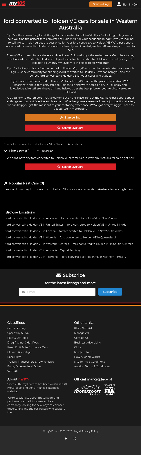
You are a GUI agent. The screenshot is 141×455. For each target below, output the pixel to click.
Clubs (77, 347)
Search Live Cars (72, 128)
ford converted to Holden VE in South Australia (103, 244)
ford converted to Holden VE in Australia (31, 218)
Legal (77, 431)
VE (51, 144)
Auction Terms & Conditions (92, 366)
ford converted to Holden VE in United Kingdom (98, 224)
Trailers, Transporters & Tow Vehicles (30, 361)
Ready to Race (83, 352)
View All (12, 371)
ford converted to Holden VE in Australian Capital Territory (43, 250)
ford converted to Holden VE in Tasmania (32, 256)
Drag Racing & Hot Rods (23, 342)
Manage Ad (81, 333)
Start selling (101, 4)
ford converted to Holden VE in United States (35, 224)
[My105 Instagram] (74, 438)
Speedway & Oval (18, 333)
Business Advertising (87, 342)
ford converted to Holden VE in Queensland (88, 237)
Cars (6, 144)
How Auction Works (87, 357)
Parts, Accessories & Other (24, 366)
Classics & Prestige (19, 352)
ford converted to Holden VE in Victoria (31, 237)
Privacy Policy (90, 431)
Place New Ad (83, 328)
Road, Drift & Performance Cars (27, 347)
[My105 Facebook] (66, 438)
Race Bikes (14, 357)
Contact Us (81, 337)
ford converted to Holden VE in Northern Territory (94, 256)
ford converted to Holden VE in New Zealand (89, 218)
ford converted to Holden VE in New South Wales (90, 231)
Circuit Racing (16, 328)
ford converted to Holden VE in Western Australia (37, 244)
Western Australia (67, 144)
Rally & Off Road (17, 337)
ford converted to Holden (29, 144)
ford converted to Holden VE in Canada (31, 231)
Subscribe (47, 151)
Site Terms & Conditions (89, 361)
